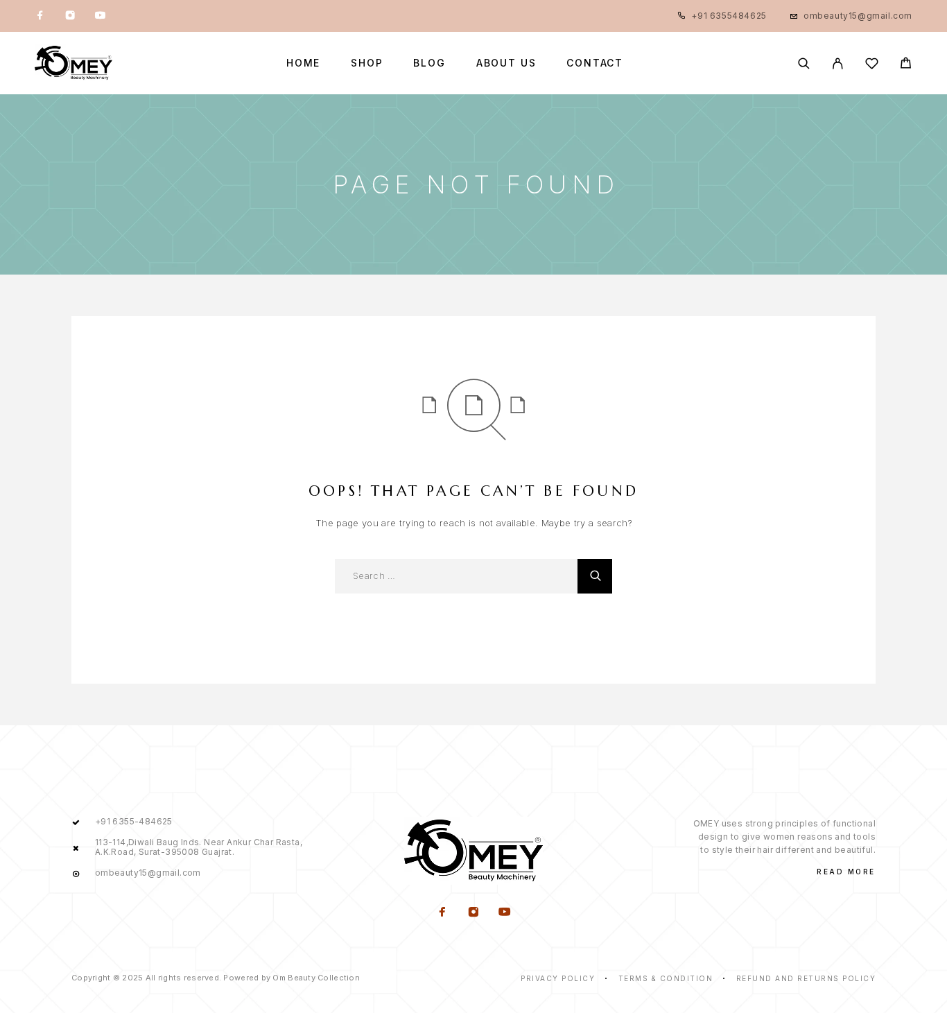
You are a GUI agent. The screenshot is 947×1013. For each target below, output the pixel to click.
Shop (367, 63)
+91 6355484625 (728, 15)
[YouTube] (99, 16)
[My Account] (838, 63)
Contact (594, 63)
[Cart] (906, 64)
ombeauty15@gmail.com (857, 15)
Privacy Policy (558, 978)
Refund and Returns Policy (806, 978)
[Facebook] (40, 16)
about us (506, 63)
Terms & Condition (665, 978)
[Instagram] (70, 16)
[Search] (804, 63)
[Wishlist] (872, 65)
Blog (429, 63)
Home (303, 63)
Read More (846, 871)
